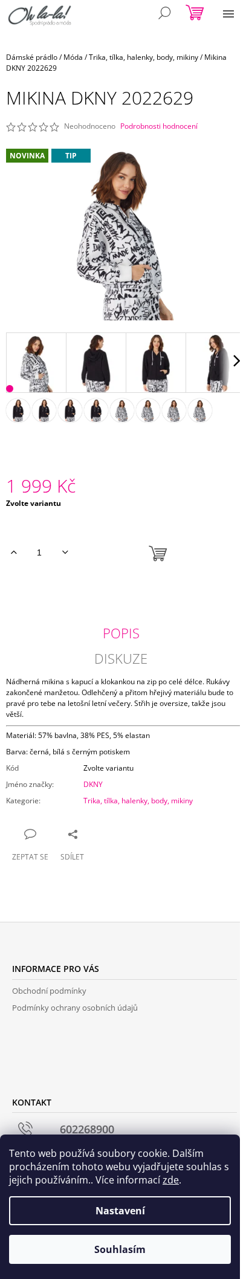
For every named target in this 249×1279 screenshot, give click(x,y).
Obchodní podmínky (49, 990)
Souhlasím (120, 1249)
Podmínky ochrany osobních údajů (75, 1007)
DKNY (93, 784)
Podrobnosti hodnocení (159, 126)
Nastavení (120, 1210)
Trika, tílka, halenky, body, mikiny (138, 800)
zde (171, 1180)
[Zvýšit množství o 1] (13, 552)
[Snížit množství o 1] (65, 552)
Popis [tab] (121, 633)
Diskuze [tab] (120, 658)
